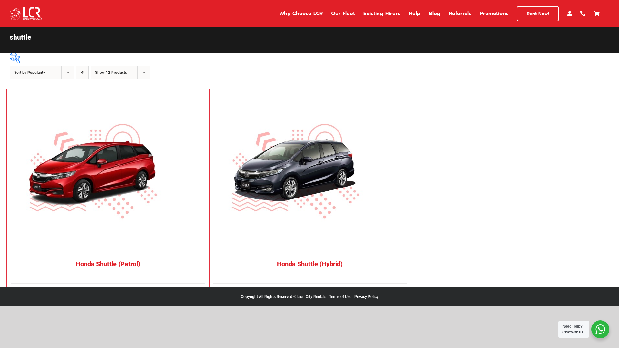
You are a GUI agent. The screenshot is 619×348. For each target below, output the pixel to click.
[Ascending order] (82, 72)
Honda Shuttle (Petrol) (108, 264)
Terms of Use (340, 297)
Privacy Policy (366, 297)
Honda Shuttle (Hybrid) (310, 264)
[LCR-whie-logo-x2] (26, 9)
